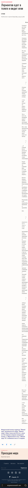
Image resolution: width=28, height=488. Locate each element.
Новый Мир (15, 16)
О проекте (6, 463)
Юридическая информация (14, 482)
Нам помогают (20, 463)
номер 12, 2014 (21, 16)
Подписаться (24, 468)
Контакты (13, 463)
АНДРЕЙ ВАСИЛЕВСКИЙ (6, 2)
